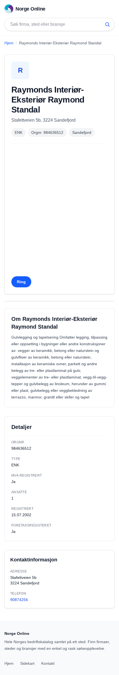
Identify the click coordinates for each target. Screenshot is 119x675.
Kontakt (48, 663)
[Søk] (107, 24)
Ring (21, 282)
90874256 (19, 599)
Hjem (9, 43)
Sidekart (27, 663)
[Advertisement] (59, 211)
